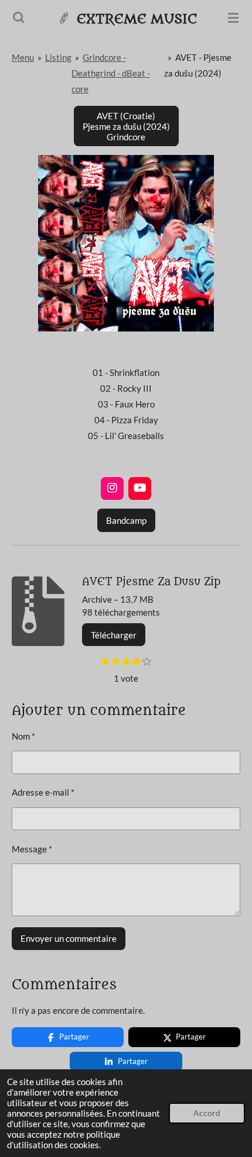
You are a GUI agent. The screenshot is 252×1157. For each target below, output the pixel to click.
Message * (32, 849)
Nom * (23, 736)
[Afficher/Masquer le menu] (233, 17)
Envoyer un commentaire (69, 938)
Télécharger (114, 635)
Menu (23, 57)
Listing (58, 57)
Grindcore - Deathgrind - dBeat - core (110, 73)
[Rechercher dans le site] (19, 17)
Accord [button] (206, 1113)
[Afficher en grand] (126, 243)
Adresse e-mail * (43, 792)
